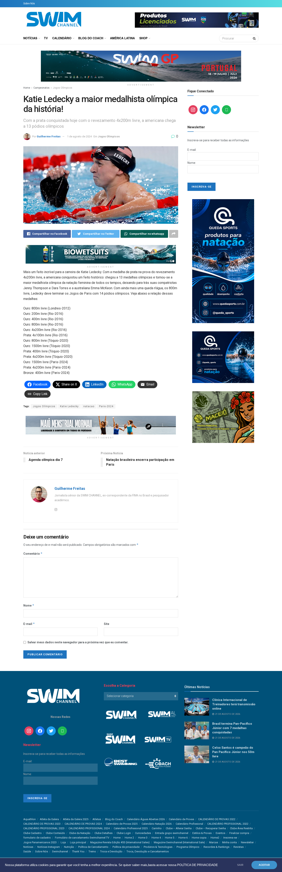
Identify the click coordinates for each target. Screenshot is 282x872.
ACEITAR (264, 865)
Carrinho (157, 828)
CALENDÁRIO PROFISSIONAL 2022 (227, 823)
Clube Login (124, 833)
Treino (92, 851)
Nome (28, 605)
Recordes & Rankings (216, 846)
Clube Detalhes (104, 833)
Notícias (30, 38)
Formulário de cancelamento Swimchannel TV (82, 837)
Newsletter (247, 842)
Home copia (199, 837)
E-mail (29, 624)
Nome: (191, 162)
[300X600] (223, 261)
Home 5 (169, 837)
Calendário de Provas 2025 (121, 823)
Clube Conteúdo (55, 833)
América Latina (122, 38)
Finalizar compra (239, 833)
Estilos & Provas (202, 833)
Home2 (215, 837)
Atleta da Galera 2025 (75, 819)
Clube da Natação (79, 833)
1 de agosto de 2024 (79, 136)
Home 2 (129, 837)
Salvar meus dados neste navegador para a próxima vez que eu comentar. (77, 642)
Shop (143, 38)
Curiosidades (143, 833)
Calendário (61, 38)
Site (106, 624)
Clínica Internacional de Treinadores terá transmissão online (233, 704)
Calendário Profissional (189, 823)
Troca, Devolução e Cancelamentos (148, 851)
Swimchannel (60, 851)
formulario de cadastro (37, 837)
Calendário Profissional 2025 (131, 828)
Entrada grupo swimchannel (171, 833)
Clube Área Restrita (241, 828)
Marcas (213, 842)
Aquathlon (29, 819)
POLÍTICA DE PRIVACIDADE (197, 865)
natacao (88, 406)
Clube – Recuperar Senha (211, 828)
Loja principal (78, 842)
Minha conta (229, 842)
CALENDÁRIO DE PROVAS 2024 (83, 823)
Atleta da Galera (49, 819)
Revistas (238, 846)
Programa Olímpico (188, 846)
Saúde (27, 851)
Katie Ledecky (69, 406)
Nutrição (69, 846)
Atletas (96, 819)
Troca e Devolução (111, 851)
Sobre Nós (29, 3)
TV (46, 38)
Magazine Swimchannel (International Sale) (179, 842)
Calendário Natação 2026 (157, 823)
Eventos (220, 833)
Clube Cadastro (32, 833)
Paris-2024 (106, 406)
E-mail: (191, 149)
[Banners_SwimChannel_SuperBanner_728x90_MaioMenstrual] (101, 425)
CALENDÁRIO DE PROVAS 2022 (216, 819)
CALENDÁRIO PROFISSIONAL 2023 (43, 828)
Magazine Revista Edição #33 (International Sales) (120, 842)
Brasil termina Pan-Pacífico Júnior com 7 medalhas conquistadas (232, 728)
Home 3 (142, 837)
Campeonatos (41, 87)
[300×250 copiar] (223, 417)
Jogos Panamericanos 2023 (40, 842)
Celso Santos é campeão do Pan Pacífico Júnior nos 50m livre (233, 752)
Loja (63, 842)
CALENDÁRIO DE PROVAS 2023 (41, 823)
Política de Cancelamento (93, 846)
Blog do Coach (90, 38)
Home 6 (183, 837)
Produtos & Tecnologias (158, 846)
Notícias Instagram (48, 846)
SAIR (240, 865)
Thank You (78, 851)
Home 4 (156, 837)
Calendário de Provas (181, 819)
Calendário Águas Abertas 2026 (146, 819)
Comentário (33, 554)
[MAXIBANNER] (141, 66)
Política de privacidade (126, 846)
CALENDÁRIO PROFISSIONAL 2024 (89, 828)
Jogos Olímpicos (62, 87)
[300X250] (223, 357)
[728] (101, 254)
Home (26, 87)
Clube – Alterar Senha (179, 828)
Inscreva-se (230, 837)
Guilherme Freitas (48, 136)
